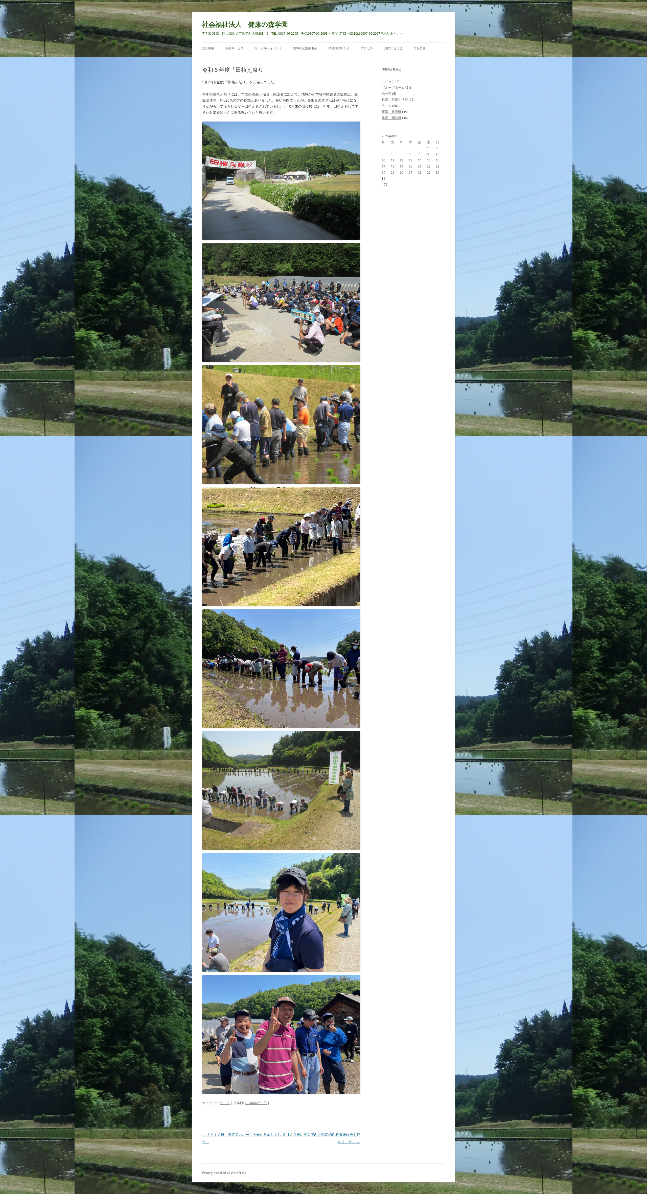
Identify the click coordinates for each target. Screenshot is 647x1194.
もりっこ (388, 81)
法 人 (225, 1103)
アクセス (367, 48)
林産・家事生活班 (395, 99)
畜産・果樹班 (391, 111)
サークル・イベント (268, 48)
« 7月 (385, 184)
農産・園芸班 (391, 117)
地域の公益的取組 (305, 48)
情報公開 (419, 48)
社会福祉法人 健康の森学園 (245, 24)
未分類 (386, 93)
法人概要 (208, 48)
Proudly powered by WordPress (224, 1173)
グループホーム (393, 87)
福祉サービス (234, 48)
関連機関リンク (339, 48)
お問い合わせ (393, 48)
